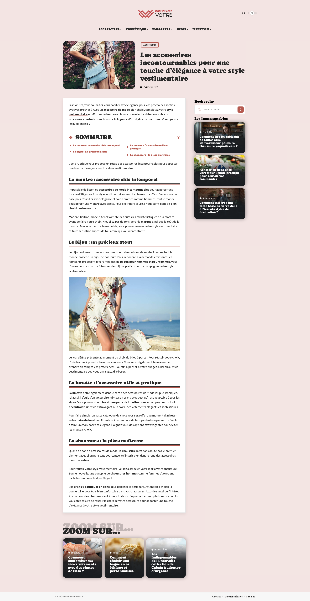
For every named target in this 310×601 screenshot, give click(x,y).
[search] (243, 13)
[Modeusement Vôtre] (155, 13)
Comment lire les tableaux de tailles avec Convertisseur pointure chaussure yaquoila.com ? (219, 141)
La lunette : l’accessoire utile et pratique (149, 147)
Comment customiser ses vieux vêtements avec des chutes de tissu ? (82, 564)
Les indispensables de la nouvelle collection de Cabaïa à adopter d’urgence (166, 562)
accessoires (76, 119)
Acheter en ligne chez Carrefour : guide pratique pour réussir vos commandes (219, 174)
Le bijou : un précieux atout (90, 151)
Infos (115, 553)
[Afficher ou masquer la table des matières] (146, 138)
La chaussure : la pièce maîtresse (150, 154)
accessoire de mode (116, 109)
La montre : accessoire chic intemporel (96, 145)
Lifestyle (75, 553)
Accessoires (149, 45)
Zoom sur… (91, 530)
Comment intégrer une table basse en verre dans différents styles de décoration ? (218, 207)
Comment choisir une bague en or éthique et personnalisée (122, 564)
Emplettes (208, 132)
